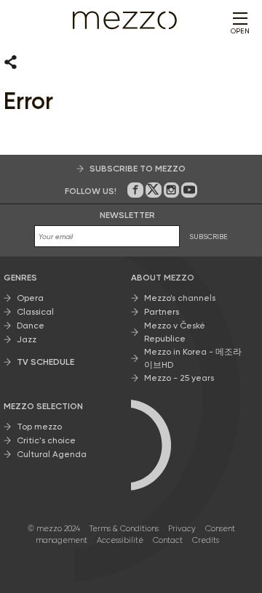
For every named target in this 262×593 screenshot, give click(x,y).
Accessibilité (120, 540)
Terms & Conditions (124, 528)
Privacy (182, 528)
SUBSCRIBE (208, 237)
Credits (205, 540)
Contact (168, 540)
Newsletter (127, 215)
